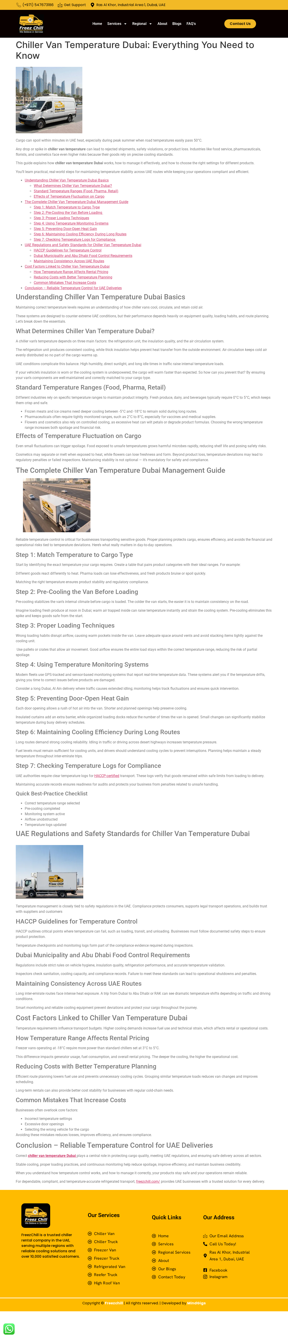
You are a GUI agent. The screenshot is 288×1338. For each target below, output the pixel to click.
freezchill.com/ (148, 1181)
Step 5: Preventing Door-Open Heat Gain (65, 229)
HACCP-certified (106, 776)
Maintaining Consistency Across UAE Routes (69, 261)
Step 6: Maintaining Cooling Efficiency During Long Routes (80, 234)
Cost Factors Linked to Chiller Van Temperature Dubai (67, 266)
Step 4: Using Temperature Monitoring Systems (71, 223)
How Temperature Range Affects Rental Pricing (71, 272)
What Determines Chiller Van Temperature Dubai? (73, 186)
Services (114, 24)
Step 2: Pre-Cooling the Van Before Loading (68, 212)
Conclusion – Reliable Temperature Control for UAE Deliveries (73, 288)
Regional (139, 24)
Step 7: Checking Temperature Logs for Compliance (75, 239)
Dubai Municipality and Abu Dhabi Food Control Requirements (83, 256)
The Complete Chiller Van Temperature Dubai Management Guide (76, 202)
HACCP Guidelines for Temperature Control (67, 250)
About (162, 24)
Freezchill (114, 1303)
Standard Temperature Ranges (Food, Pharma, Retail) (76, 191)
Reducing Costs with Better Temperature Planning (73, 277)
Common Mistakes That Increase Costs (65, 282)
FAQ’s (191, 24)
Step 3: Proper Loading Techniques (61, 218)
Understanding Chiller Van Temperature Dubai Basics (67, 180)
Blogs (176, 24)
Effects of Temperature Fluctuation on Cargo (69, 196)
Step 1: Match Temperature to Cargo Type (67, 207)
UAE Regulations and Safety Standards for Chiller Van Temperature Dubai (83, 245)
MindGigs (196, 1303)
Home (97, 24)
